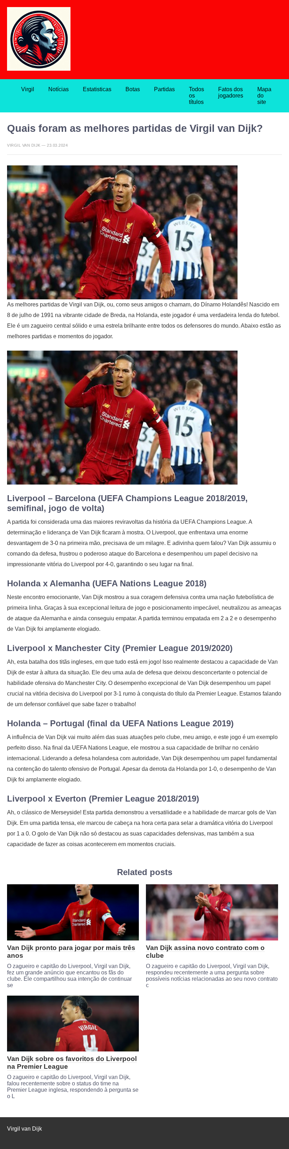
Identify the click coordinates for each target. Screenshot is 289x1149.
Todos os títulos (196, 95)
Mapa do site (264, 95)
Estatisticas (97, 89)
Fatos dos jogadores (230, 92)
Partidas (164, 89)
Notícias (58, 89)
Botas (132, 89)
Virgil (27, 89)
